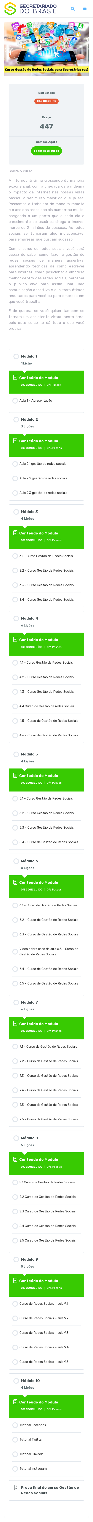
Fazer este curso (46, 150)
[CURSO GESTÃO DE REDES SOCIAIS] (46, 45)
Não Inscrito (46, 101)
